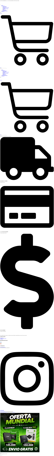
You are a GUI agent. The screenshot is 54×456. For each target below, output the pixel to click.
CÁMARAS (4, 72)
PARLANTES (4, 74)
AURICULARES (4, 71)
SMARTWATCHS (4, 10)
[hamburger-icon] (0, 4)
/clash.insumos (2, 410)
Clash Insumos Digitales (2, 411)
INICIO (2, 5)
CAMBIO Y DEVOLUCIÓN (4, 75)
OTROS (3, 9)
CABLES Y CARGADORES (6, 7)
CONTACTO (3, 11)
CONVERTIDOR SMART (5, 8)
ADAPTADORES (4, 6)
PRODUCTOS (3, 70)
